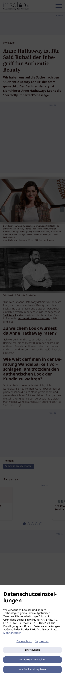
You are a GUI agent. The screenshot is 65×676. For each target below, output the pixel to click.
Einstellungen (32, 650)
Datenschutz (24, 641)
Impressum (41, 641)
